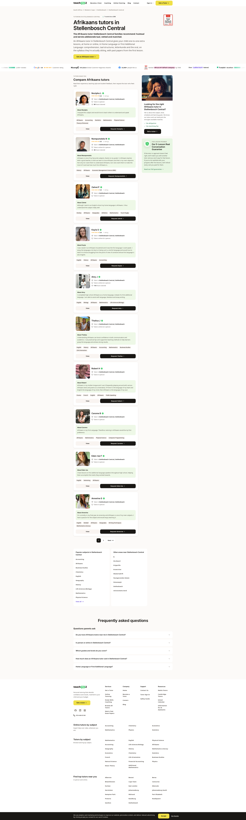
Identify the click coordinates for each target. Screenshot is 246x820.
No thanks (175, 816)
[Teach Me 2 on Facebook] (75, 710)
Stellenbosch (101, 10)
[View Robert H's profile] (83, 371)
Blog (129, 3)
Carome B (96, 413)
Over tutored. (180, 68)
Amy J (94, 277)
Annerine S (96, 498)
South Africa (77, 10)
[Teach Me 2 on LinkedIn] (80, 710)
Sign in (149, 3)
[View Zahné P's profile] (83, 191)
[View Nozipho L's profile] (83, 99)
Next (109, 540)
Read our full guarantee (153, 169)
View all (80, 601)
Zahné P (95, 187)
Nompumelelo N (99, 139)
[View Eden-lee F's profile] (83, 459)
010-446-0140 (81, 715)
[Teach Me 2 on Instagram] (85, 710)
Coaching (107, 3)
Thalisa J (95, 320)
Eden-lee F (96, 456)
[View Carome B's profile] (83, 416)
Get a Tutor (163, 3)
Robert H (95, 368)
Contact (136, 3)
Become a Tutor (96, 3)
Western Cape (90, 10)
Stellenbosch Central (116, 10)
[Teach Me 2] (80, 3)
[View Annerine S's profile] (83, 501)
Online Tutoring (119, 3)
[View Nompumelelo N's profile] (83, 144)
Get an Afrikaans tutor (85, 57)
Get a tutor (151, 131)
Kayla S (95, 230)
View (87, 129)
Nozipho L (96, 93)
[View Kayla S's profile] (83, 234)
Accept (163, 816)
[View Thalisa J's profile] (83, 324)
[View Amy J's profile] (83, 281)
